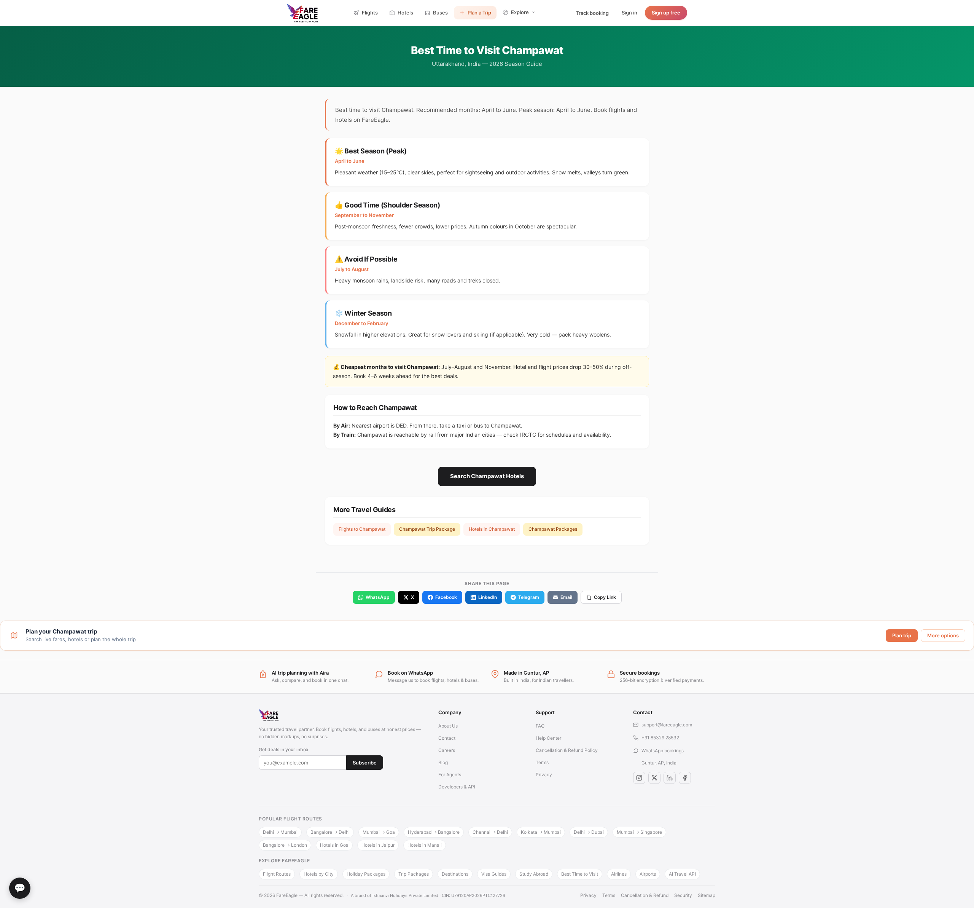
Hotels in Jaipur (378, 845)
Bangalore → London (285, 845)
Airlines (619, 874)
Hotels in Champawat (492, 529)
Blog (443, 762)
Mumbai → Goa (379, 832)
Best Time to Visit (579, 874)
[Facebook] (685, 778)
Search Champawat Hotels (487, 476)
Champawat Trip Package (427, 529)
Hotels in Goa (334, 845)
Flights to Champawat (362, 529)
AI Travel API (682, 874)
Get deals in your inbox (284, 749)
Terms (542, 762)
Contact (446, 738)
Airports (648, 874)
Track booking (592, 13)
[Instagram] (639, 778)
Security (683, 895)
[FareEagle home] (341, 715)
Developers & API (456, 787)
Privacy (544, 774)
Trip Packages (413, 874)
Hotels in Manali (424, 845)
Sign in (629, 13)
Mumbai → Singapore (639, 832)
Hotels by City (319, 874)
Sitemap (706, 895)
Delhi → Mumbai (280, 832)
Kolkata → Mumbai (541, 832)
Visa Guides (493, 874)
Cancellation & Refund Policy (567, 750)
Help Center (548, 738)
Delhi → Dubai (589, 832)
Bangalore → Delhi (330, 832)
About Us (448, 726)
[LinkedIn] (670, 778)
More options (943, 635)
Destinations (455, 874)
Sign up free (666, 13)
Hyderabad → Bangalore (434, 832)
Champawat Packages (552, 529)
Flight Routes (277, 874)
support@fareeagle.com (666, 725)
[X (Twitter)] (654, 778)
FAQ (540, 726)
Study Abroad (533, 874)
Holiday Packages (366, 874)
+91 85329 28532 (660, 737)
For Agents (449, 774)
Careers (446, 750)
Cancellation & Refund (644, 895)
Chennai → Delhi (490, 832)
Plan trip (901, 635)
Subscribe (365, 763)
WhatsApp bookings (662, 750)
